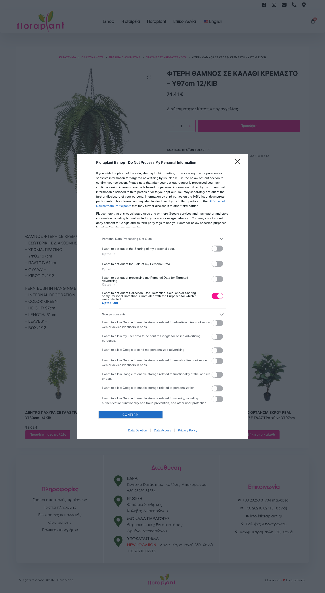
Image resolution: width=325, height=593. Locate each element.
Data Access (162, 430)
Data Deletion (137, 430)
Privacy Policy (187, 430)
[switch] (217, 249)
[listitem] (162, 238)
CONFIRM (130, 414)
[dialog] (162, 296)
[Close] (239, 163)
